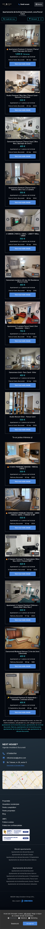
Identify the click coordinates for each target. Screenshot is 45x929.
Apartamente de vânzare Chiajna (22, 854)
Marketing (34, 918)
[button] (41, 19)
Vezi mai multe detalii (22, 64)
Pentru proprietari (8, 811)
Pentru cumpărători (9, 807)
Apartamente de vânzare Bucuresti (22, 852)
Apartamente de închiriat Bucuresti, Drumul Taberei (22, 881)
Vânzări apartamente (22, 849)
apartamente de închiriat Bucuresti (14, 725)
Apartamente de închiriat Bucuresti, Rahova (22, 873)
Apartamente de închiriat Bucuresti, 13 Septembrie (23, 876)
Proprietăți (6, 801)
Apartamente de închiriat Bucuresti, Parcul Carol (22, 879)
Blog (4, 814)
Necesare (13, 918)
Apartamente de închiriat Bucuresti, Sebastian (22, 884)
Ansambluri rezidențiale (10, 804)
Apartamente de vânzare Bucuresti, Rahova (22, 860)
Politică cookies (8, 822)
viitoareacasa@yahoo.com (16, 758)
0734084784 (11, 753)
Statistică (24, 918)
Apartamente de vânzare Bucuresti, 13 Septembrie (22, 857)
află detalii (27, 913)
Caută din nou (10, 19)
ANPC (4, 819)
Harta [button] (36, 43)
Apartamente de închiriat (22, 868)
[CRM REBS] (27, 901)
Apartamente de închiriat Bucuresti (23, 871)
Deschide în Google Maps (15, 765)
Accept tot (30, 923)
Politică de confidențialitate (12, 825)
